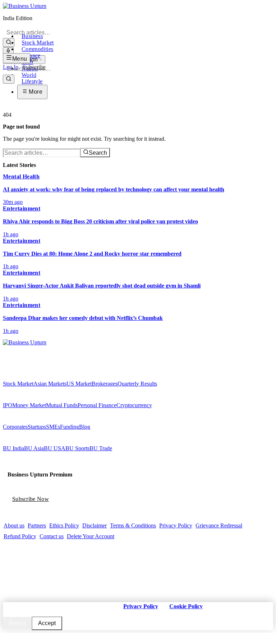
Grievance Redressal (219, 525)
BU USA (54, 448)
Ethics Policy (64, 525)
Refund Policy (20, 536)
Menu (19, 59)
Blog (84, 427)
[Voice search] (8, 51)
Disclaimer (94, 525)
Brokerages (105, 384)
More (34, 92)
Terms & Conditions (133, 525)
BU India (13, 448)
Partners (37, 525)
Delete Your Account (90, 536)
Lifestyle (32, 81)
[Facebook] (5, 349)
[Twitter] (10, 349)
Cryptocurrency (134, 405)
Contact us (52, 536)
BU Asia (34, 448)
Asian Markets (49, 384)
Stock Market (38, 42)
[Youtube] (20, 349)
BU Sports (77, 448)
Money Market (29, 405)
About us (14, 525)
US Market (79, 384)
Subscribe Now (30, 499)
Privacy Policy (175, 525)
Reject (17, 623)
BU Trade (100, 448)
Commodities (37, 49)
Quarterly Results (137, 384)
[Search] (8, 42)
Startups (37, 427)
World (29, 75)
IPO (7, 405)
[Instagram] (15, 349)
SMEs (53, 427)
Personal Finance (97, 405)
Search (98, 153)
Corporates (15, 427)
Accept (47, 623)
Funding (69, 427)
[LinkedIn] (25, 349)
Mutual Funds (62, 405)
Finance (31, 55)
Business (32, 36)
